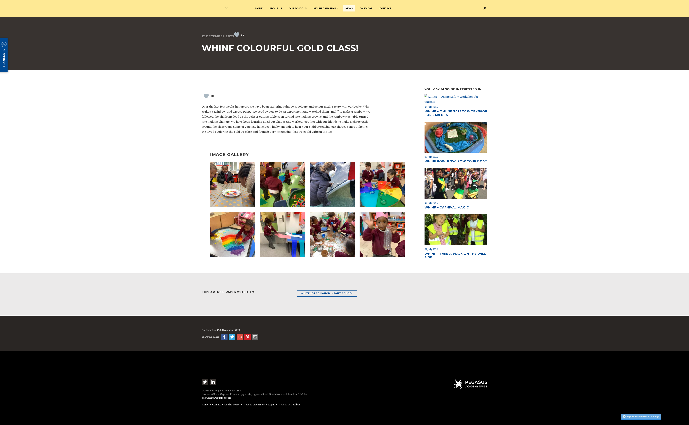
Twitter (205, 382)
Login (271, 404)
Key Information (324, 8)
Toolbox (295, 404)
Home (259, 8)
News (349, 8)
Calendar (366, 8)
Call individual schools (218, 398)
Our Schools (297, 8)
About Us (275, 8)
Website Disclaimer (253, 404)
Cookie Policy (232, 404)
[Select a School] (208, 9)
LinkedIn (213, 382)
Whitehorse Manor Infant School (327, 293)
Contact (385, 8)
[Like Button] (236, 34)
